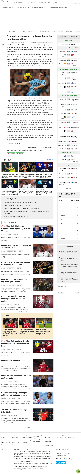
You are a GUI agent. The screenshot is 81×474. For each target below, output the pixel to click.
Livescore (25, 445)
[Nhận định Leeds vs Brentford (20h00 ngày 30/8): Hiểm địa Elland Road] (43, 346)
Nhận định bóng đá (27, 437)
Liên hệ (59, 453)
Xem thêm (27, 427)
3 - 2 (69, 173)
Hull (61, 223)
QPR (74, 117)
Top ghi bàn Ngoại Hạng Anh (72, 31)
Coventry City (62, 87)
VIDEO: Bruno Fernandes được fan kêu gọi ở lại (43, 331)
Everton (75, 83)
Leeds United (10, 349)
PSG (23, 304)
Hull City (75, 86)
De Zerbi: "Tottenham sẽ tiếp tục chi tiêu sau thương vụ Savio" (69, 251)
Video (66, 7)
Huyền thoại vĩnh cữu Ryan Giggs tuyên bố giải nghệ (20, 202)
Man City (19, 268)
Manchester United (11, 251)
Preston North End (75, 137)
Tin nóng (5, 7)
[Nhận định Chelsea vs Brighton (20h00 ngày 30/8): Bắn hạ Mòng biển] (43, 231)
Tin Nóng (3, 437)
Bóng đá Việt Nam (16, 435)
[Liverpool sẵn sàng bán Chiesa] (43, 365)
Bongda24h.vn (72, 458)
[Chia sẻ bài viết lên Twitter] (2, 40)
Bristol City (61, 127)
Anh (15, 7)
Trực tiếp (3, 445)
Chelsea (9, 234)
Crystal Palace (10, 268)
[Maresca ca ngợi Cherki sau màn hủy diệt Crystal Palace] (43, 284)
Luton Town (75, 156)
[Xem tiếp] (69, 242)
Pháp (32, 7)
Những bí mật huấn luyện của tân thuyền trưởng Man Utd (21, 208)
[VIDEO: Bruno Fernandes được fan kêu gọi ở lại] (44, 323)
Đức (29, 7)
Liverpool (12, 153)
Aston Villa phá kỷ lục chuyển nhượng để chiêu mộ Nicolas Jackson (13, 298)
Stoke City (75, 113)
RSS (57, 449)
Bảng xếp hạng (37, 441)
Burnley (75, 141)
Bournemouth (61, 83)
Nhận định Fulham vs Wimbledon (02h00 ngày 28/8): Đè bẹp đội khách (69, 266)
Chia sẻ (77, 292)
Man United (61, 63)
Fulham (75, 60)
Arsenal (21, 153)
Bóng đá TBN (15, 442)
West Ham (75, 148)
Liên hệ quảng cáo (48, 445)
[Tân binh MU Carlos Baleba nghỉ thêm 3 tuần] (43, 414)
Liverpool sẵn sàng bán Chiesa (13, 360)
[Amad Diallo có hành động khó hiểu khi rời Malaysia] (27, 323)
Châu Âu (22, 7)
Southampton (61, 145)
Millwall (75, 145)
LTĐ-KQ (41, 7)
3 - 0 (69, 159)
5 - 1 (69, 177)
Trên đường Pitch (45, 2)
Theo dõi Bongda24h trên (38, 42)
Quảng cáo (67, 453)
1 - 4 (69, 72)
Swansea (75, 104)
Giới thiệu (46, 435)
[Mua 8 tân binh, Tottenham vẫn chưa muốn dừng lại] (43, 381)
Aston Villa (16, 304)
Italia (26, 7)
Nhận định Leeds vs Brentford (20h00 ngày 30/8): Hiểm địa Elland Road (15, 343)
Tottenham (9, 381)
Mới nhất (33, 2)
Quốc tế (36, 7)
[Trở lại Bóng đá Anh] (2, 51)
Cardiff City (61, 131)
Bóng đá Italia (15, 445)
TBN (18, 7)
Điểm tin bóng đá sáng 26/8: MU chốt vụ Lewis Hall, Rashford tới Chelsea (69, 279)
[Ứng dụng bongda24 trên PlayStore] (67, 437)
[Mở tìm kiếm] (67, 3)
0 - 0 (69, 168)
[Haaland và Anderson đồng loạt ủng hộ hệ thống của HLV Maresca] (43, 267)
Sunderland (61, 60)
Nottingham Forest (75, 78)
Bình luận (46, 7)
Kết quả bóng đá (37, 439)
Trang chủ (3, 435)
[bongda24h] (2, 7)
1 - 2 (69, 99)
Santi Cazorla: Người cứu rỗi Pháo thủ (15, 216)
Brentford (18, 349)
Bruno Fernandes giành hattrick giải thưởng (69, 272)
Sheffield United (75, 131)
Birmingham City (76, 100)
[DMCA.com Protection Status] (61, 463)
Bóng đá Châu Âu (16, 440)
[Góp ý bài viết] (2, 47)
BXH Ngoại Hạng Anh (57, 31)
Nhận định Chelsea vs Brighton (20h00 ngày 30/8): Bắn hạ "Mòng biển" (15, 228)
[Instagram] (73, 449)
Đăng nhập (77, 3)
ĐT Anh (23, 31)
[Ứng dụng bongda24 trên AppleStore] (73, 437)
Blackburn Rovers (61, 117)
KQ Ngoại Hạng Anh (45, 31)
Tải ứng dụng (60, 435)
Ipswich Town (75, 64)
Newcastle (75, 92)
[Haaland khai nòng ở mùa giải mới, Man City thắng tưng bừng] (43, 398)
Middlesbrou (61, 109)
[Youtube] (77, 449)
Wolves (62, 113)
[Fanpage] (70, 449)
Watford (62, 148)
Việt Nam (11, 7)
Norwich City (61, 141)
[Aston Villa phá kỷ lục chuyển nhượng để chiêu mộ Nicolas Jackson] (43, 301)
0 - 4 (69, 182)
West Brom (75, 109)
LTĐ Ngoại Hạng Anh (32, 31)
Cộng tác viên (32, 147)
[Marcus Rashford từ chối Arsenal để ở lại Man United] (43, 250)
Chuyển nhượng (53, 7)
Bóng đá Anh (15, 437)
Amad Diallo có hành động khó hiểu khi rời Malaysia (26, 331)
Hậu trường (25, 442)
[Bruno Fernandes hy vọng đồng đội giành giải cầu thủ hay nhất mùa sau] (10, 323)
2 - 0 (69, 156)
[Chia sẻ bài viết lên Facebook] (2, 37)
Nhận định (62, 7)
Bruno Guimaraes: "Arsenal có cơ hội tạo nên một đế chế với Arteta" (69, 258)
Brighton (16, 234)
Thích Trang (61, 292)
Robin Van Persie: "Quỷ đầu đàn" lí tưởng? (17, 205)
